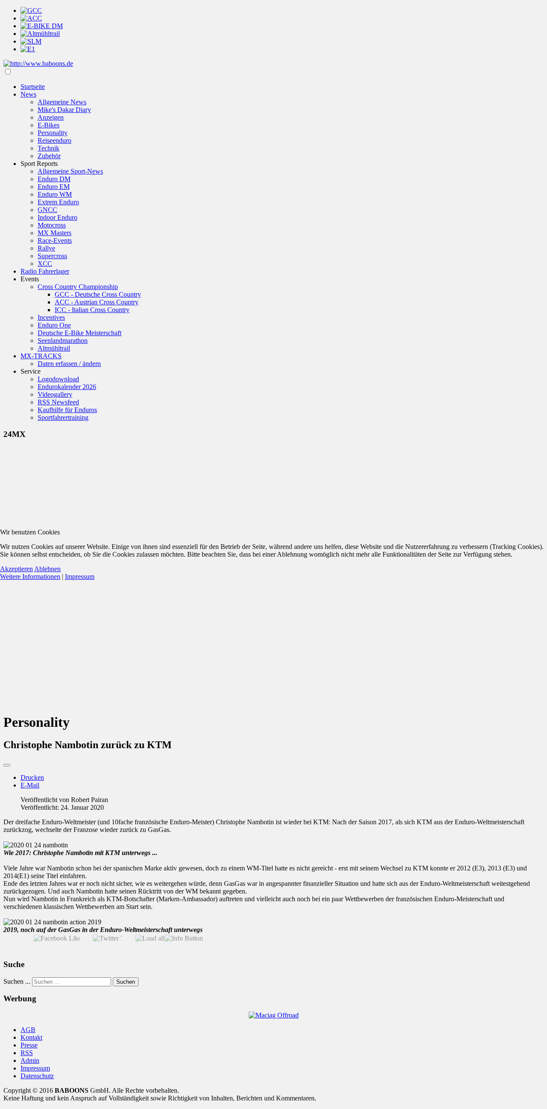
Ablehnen (47, 568)
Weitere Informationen (30, 576)
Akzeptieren (16, 568)
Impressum (79, 576)
